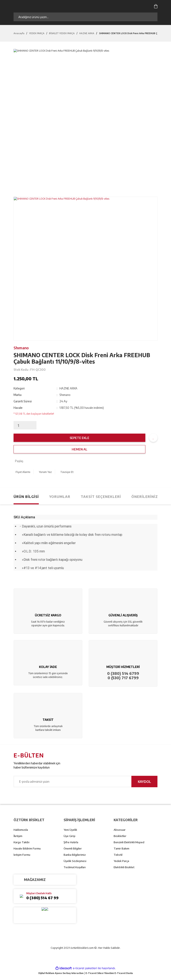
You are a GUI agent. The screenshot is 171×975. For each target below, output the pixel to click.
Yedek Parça (121, 861)
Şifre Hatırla (71, 842)
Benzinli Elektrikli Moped (129, 842)
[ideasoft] (63, 968)
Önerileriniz (144, 497)
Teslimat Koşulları (75, 867)
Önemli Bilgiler (73, 848)
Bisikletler (120, 836)
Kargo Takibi (21, 842)
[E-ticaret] (85, 968)
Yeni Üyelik (70, 829)
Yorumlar (59, 497)
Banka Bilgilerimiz (75, 854)
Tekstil (118, 854)
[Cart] (155, 6)
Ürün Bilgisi (26, 497)
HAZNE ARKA (68, 388)
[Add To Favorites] (153, 438)
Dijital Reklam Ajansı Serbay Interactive (61, 973)
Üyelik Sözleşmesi (75, 861)
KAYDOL (144, 782)
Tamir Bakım (121, 848)
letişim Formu (22, 854)
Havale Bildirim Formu (27, 848)
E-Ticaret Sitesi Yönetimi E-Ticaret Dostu (109, 973)
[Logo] (56, 6)
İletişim (18, 836)
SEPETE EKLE (79, 438)
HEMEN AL (79, 449)
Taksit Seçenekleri (101, 497)
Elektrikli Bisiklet (124, 867)
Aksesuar (120, 829)
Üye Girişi (69, 836)
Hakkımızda (21, 829)
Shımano (21, 347)
